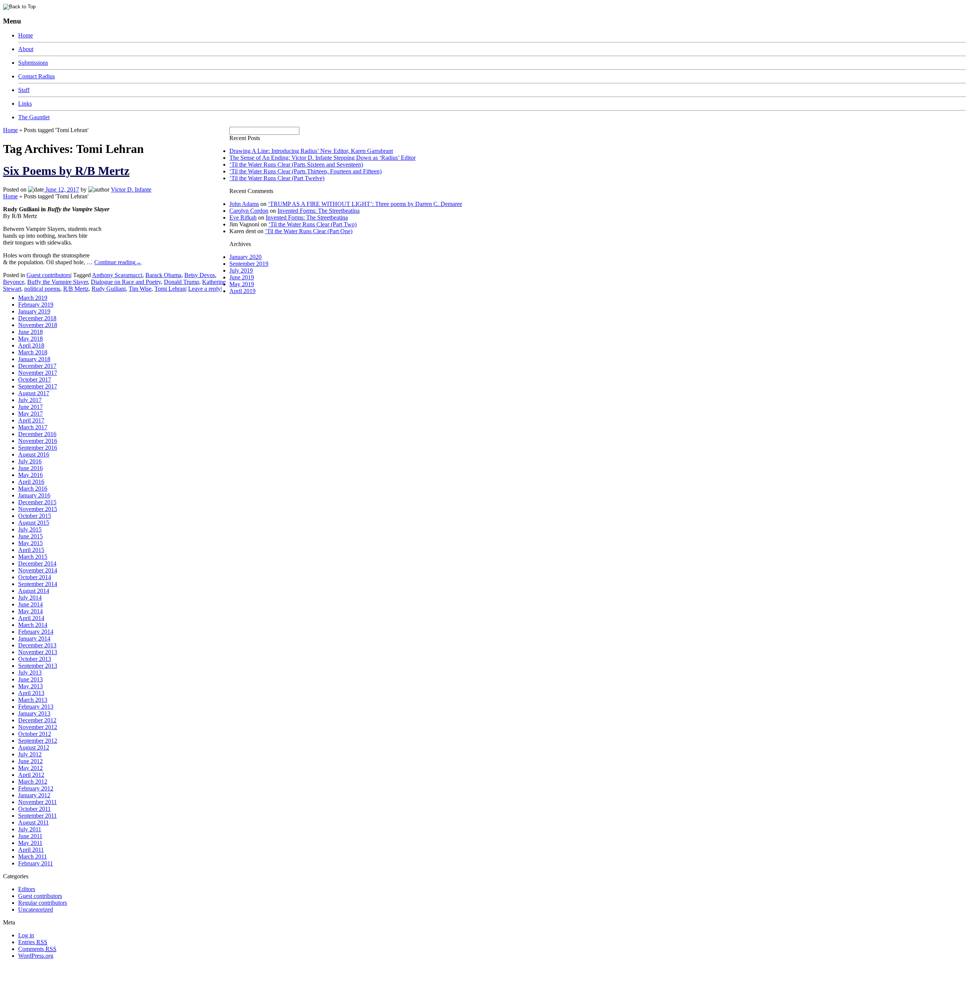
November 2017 (37, 372)
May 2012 (30, 768)
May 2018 (30, 338)
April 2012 (31, 775)
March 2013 (32, 700)
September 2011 (37, 815)
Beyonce (13, 282)
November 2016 (37, 441)
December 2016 (37, 434)
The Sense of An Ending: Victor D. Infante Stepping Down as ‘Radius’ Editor (322, 157)
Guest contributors (48, 275)
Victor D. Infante (131, 189)
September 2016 (37, 447)
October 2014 (34, 577)
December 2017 (37, 366)
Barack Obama (163, 275)
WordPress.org (35, 955)
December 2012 (37, 720)
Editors (26, 889)
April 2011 (31, 849)
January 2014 (34, 638)
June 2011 (30, 836)
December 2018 (37, 318)
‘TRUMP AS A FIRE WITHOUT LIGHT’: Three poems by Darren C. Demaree (365, 204)
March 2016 (32, 488)
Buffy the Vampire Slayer (57, 282)
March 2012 (32, 781)
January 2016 (34, 495)
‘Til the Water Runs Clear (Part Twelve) (276, 178)
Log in (26, 935)
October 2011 (34, 809)
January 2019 (34, 311)
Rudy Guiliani (109, 288)
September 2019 (248, 263)
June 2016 (30, 468)
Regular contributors (42, 902)
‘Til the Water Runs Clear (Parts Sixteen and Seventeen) (296, 164)
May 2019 (241, 284)
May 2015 (30, 543)
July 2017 (30, 400)
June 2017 (30, 407)
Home (25, 35)
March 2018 (32, 352)
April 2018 (31, 345)
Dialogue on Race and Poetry (126, 282)
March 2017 (32, 427)
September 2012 (37, 740)
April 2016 (31, 482)
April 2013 (31, 693)
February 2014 (35, 631)
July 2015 (30, 529)
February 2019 (35, 304)
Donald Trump (181, 282)
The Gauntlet (34, 117)
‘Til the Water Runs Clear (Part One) (308, 231)
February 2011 (35, 863)
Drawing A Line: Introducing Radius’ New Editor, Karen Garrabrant (311, 151)
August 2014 (33, 591)
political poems (42, 288)
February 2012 (35, 788)
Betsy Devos (199, 275)
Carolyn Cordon (248, 210)
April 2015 (31, 550)
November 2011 (37, 802)
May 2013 (30, 686)
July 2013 (30, 672)
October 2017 (34, 379)
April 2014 (31, 618)
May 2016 (30, 475)
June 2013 (30, 679)
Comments (37, 949)
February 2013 (35, 706)
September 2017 (37, 386)
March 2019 (32, 298)
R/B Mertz (76, 288)
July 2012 (30, 754)
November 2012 (37, 727)
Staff (24, 90)
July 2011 (29, 829)
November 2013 (37, 652)
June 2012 (30, 761)
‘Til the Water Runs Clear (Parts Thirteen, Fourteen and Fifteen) (305, 171)
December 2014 (37, 563)
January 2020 (245, 257)
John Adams (244, 204)
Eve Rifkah (243, 217)
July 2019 (241, 270)
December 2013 (37, 645)
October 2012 (34, 734)
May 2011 (30, 843)
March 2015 (32, 556)
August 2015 (33, 522)
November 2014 (37, 570)
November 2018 (37, 325)
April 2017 (31, 420)
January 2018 (34, 359)
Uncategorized (35, 909)
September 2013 (37, 665)
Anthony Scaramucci (117, 275)
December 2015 (37, 502)
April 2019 (242, 291)
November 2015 (37, 509)
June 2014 (30, 604)
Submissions (33, 62)
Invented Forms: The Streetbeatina (318, 210)
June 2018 (30, 332)
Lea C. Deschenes (90, 976)
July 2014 (30, 597)
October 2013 (34, 659)
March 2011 (32, 856)
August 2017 (33, 393)
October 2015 (34, 516)
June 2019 (241, 277)
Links (25, 103)
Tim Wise (140, 288)
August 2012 (33, 747)
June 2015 (30, 536)
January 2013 (34, 713)
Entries (32, 942)
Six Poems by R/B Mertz (66, 171)
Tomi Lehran (169, 288)
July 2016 (30, 461)
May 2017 (30, 413)
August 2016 (33, 454)
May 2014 (30, 611)
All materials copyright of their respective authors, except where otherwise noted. (90, 969)
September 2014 (37, 584)
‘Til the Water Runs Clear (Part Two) (312, 224)
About (25, 49)
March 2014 (32, 625)
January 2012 (34, 795)
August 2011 (33, 822)
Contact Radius (36, 76)
